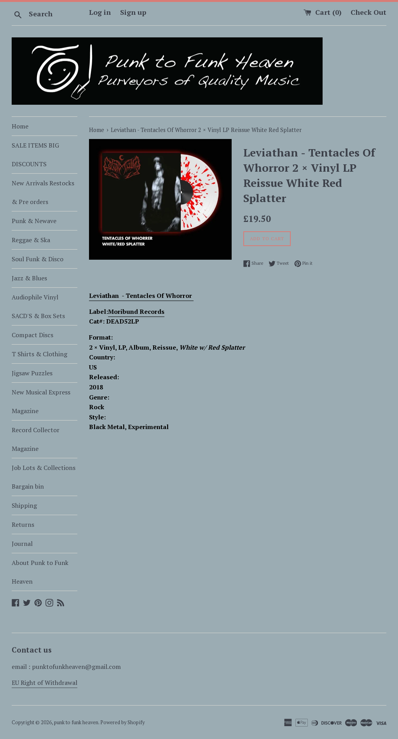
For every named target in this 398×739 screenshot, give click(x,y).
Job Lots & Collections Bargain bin (43, 477)
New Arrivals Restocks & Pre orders (43, 192)
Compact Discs (32, 335)
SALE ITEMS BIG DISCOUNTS (35, 154)
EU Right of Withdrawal (44, 682)
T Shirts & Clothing (39, 354)
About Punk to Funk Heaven (40, 572)
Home (20, 126)
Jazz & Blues (29, 278)
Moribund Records (136, 311)
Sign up (133, 12)
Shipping (24, 505)
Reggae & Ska (31, 240)
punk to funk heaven (76, 722)
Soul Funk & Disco (37, 259)
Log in (100, 12)
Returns (23, 524)
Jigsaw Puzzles (32, 373)
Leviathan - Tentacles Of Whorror (141, 295)
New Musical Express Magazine (41, 401)
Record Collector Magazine (35, 439)
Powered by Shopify (122, 722)
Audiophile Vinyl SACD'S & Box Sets (38, 306)
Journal (22, 543)
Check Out (368, 12)
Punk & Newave (34, 220)
